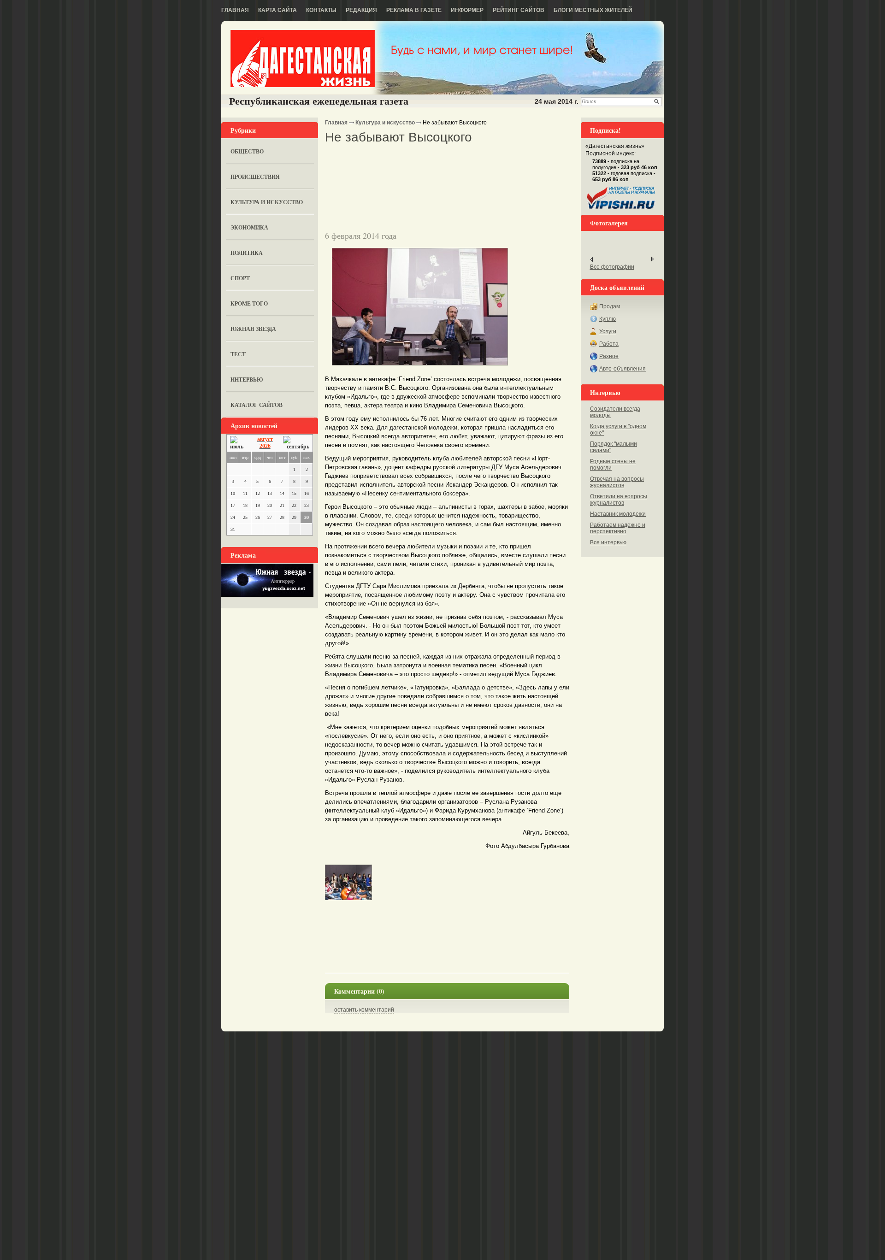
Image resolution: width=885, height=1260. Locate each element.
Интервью (246, 379)
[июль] (238, 443)
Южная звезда (253, 329)
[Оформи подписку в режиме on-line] (621, 209)
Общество (247, 151)
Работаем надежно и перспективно (617, 528)
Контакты (321, 10)
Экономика (249, 227)
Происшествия (255, 177)
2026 (265, 446)
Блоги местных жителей (593, 10)
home (302, 58)
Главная (235, 10)
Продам (609, 306)
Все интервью (608, 542)
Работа (609, 344)
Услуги (607, 331)
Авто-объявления (622, 368)
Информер (467, 10)
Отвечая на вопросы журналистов (617, 482)
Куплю (607, 319)
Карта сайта (277, 10)
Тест (238, 354)
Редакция (361, 10)
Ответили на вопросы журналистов (618, 499)
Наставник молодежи (618, 514)
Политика (246, 253)
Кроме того (249, 303)
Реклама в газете (414, 10)
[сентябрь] (296, 443)
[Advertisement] (433, 161)
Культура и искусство (266, 202)
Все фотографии (612, 267)
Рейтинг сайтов (518, 10)
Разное (609, 356)
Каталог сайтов (256, 405)
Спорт (240, 278)
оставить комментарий (364, 1010)
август (265, 439)
